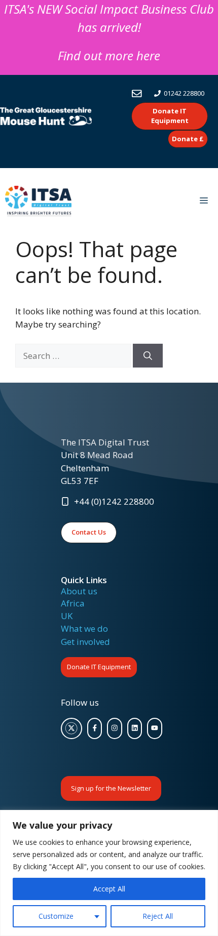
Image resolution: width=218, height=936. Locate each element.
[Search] (148, 356)
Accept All (109, 888)
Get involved (85, 641)
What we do (84, 628)
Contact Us (88, 532)
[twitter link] (71, 728)
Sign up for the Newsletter (111, 788)
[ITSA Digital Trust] (38, 201)
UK (66, 616)
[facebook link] (94, 728)
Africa (73, 603)
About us (79, 591)
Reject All (157, 916)
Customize (56, 916)
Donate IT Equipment (99, 666)
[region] (109, 873)
